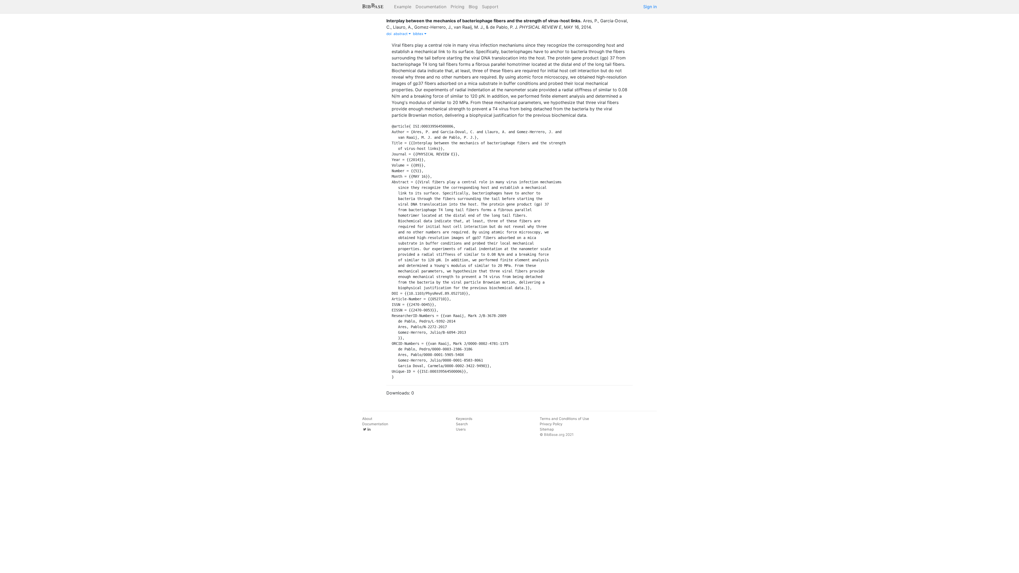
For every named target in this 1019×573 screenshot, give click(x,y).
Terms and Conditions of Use (564, 418)
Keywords (464, 418)
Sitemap (547, 429)
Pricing (457, 6)
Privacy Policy (551, 424)
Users (461, 429)
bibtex (418, 34)
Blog (473, 6)
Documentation (431, 6)
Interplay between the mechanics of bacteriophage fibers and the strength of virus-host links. (484, 20)
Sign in (650, 6)
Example (402, 6)
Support (490, 6)
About (367, 418)
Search (462, 424)
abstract (401, 34)
